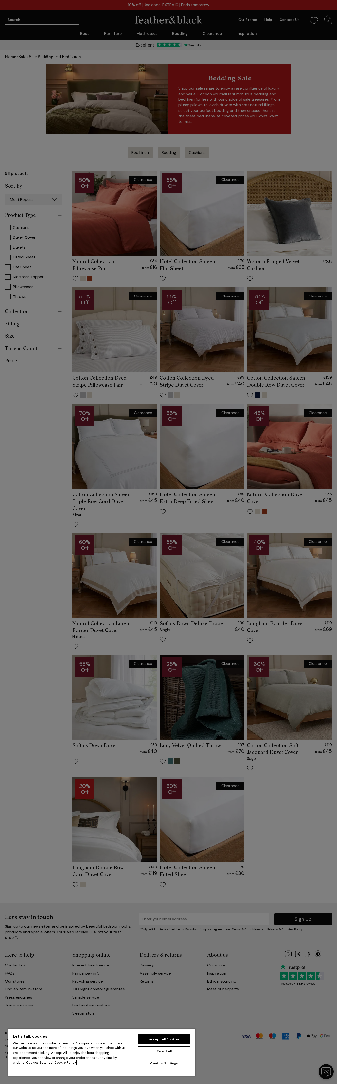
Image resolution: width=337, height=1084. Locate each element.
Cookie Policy (65, 1062)
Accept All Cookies (164, 1039)
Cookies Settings (164, 1063)
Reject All (164, 1051)
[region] (101, 1052)
